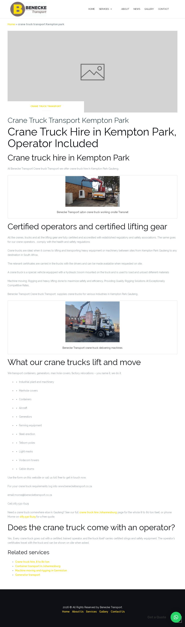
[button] (176, 617)
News (137, 9)
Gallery (149, 9)
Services (104, 9)
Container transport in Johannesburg (38, 566)
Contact (163, 9)
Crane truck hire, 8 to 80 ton (32, 561)
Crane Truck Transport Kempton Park (68, 120)
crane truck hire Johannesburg (98, 512)
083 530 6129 (28, 516)
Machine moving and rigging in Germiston (41, 570)
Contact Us (118, 611)
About (125, 9)
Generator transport (27, 574)
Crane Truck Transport (46, 106)
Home (91, 9)
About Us (77, 611)
